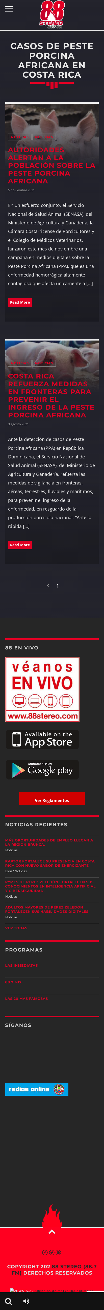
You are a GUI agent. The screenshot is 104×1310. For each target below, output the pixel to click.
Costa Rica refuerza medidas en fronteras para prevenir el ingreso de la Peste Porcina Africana (51, 395)
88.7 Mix (13, 982)
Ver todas (16, 928)
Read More (20, 302)
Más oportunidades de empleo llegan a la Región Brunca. (49, 842)
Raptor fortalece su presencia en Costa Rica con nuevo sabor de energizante (50, 863)
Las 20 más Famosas (26, 999)
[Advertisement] (52, 1139)
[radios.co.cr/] (36, 1094)
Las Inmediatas (21, 966)
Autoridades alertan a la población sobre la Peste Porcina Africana (52, 165)
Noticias (20, 137)
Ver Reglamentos (52, 800)
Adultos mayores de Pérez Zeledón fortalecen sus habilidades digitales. (47, 909)
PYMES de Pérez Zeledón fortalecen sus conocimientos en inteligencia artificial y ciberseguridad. (50, 886)
